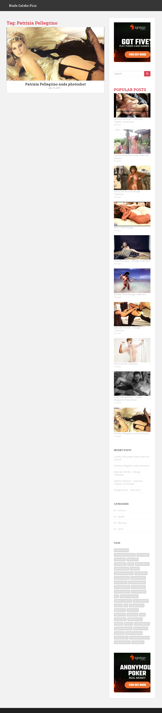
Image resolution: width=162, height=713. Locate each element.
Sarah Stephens (142, 623)
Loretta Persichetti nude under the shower (131, 157)
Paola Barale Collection (126, 363)
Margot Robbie (136, 605)
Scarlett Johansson (123, 628)
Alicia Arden (142, 554)
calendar (135, 568)
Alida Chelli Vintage (123, 227)
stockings (119, 633)
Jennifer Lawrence (123, 600)
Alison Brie (120, 559)
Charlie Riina (140, 573)
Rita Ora (128, 623)
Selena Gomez (140, 628)
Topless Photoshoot (140, 637)
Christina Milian (122, 577)
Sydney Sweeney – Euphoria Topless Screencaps (128, 120)
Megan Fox (120, 610)
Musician (122, 522)
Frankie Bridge (138, 591)
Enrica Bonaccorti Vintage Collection (127, 193)
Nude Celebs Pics (23, 5)
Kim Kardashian (141, 600)
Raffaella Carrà (135, 619)
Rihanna (118, 623)
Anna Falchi (133, 559)
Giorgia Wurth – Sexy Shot (127, 489)
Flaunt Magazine (122, 591)
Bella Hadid (120, 564)
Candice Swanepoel (124, 573)
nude (142, 614)
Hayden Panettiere (129, 596)
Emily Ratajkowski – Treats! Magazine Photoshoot (128, 398)
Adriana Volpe (121, 550)
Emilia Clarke (120, 582)
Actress (121, 510)
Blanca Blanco (142, 564)
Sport (120, 528)
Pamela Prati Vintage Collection (130, 294)
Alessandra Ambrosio (125, 554)
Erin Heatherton (122, 587)
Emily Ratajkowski (137, 582)
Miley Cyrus (133, 610)
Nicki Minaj (132, 614)
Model (121, 516)
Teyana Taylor (121, 637)
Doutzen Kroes (138, 577)
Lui (126, 605)
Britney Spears (121, 568)
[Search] (147, 73)
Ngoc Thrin (120, 614)
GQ (116, 596)
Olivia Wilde (120, 619)
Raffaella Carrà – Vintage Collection (132, 260)
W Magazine (138, 642)
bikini (130, 564)
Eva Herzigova (138, 587)
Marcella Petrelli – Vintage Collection (127, 329)
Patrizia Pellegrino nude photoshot (55, 84)
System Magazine (134, 633)
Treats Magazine (122, 642)
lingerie (118, 605)
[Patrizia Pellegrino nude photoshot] (55, 54)
